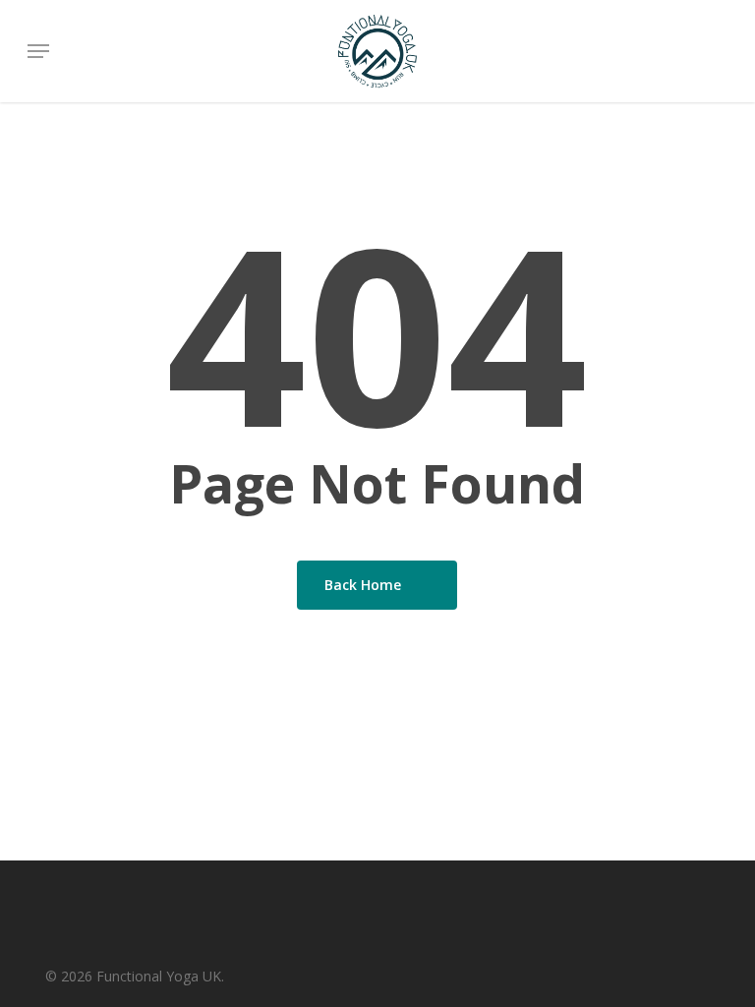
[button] (38, 51)
